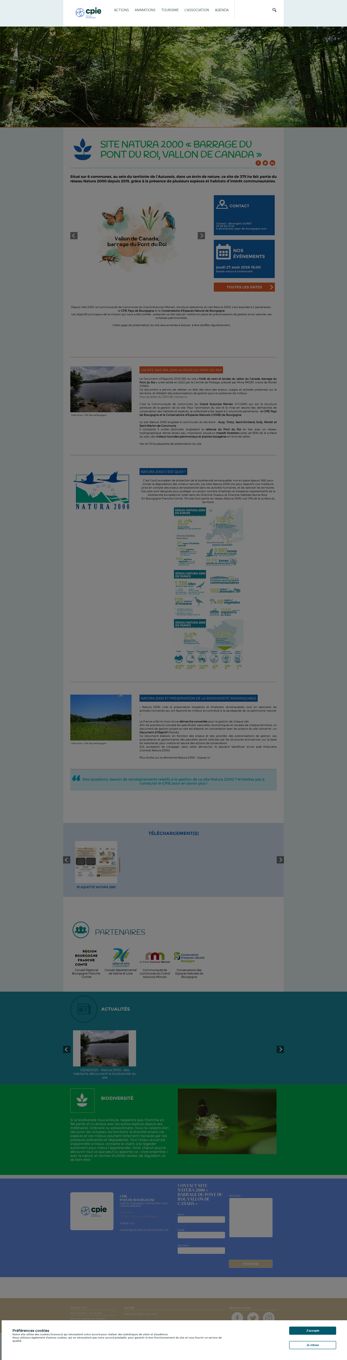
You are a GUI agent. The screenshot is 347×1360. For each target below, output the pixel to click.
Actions (121, 10)
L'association (197, 10)
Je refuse (312, 1345)
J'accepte (312, 1330)
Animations (145, 10)
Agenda (222, 10)
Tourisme (170, 10)
